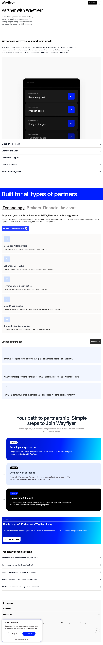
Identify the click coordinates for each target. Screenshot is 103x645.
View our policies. (31, 628)
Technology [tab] (13, 208)
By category (8, 603)
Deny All (14, 633)
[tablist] (51, 208)
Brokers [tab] (34, 208)
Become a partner (12, 539)
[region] (22, 630)
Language (83, 623)
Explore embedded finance (13, 228)
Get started (92, 3)
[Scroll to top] (97, 630)
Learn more (95, 342)
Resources (7, 614)
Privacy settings (66, 623)
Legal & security (46, 623)
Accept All (29, 633)
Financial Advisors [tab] (60, 208)
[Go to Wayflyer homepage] (8, 2)
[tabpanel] (51, 306)
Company (7, 609)
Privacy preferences (21, 639)
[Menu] (99, 3)
